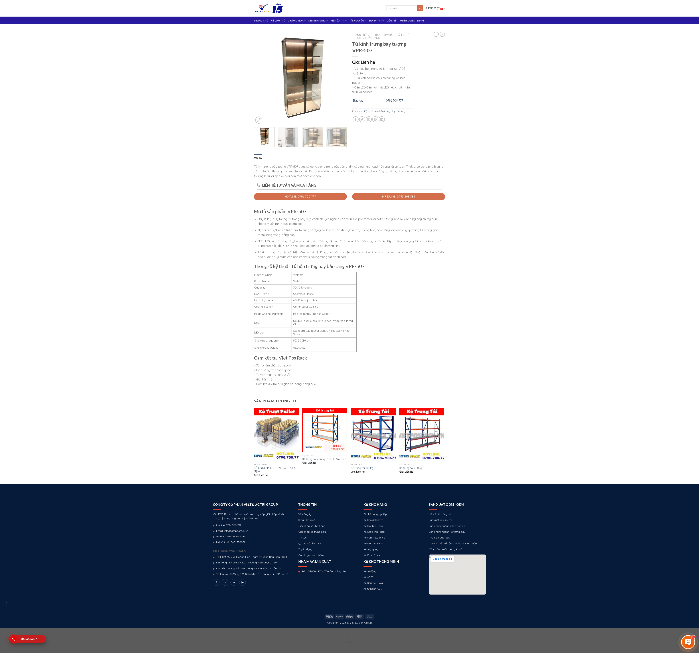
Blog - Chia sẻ (306, 520)
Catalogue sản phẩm (311, 555)
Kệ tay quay (371, 549)
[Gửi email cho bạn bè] (369, 119)
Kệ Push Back (372, 555)
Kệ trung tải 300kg (362, 468)
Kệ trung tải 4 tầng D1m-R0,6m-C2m (324, 459)
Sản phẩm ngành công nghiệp (447, 526)
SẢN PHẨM (375, 20)
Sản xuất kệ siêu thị (440, 520)
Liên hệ (391, 20)
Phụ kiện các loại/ (439, 537)
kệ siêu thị (337, 20)
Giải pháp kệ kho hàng (311, 526)
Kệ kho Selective (373, 520)
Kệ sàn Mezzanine (374, 537)
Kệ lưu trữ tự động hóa (287, 20)
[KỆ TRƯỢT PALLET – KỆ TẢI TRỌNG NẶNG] (276, 434)
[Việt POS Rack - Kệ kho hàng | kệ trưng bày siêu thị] (269, 8)
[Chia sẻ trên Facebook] (356, 119)
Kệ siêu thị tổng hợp (441, 514)
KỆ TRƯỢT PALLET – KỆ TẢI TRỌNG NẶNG (275, 469)
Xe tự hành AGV (373, 588)
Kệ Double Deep (373, 526)
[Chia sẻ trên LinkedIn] (382, 119)
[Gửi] (420, 8)
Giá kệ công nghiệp (375, 514)
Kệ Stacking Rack (374, 531)
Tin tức (302, 537)
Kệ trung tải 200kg (410, 468)
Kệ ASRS (369, 577)
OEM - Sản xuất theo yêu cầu (446, 549)
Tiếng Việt (433, 8)
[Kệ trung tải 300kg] (373, 434)
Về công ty (304, 514)
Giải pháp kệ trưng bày (312, 531)
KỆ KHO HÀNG (316, 20)
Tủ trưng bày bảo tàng (393, 111)
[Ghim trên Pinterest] (375, 119)
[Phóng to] (258, 120)
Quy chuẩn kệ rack (309, 543)
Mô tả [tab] (258, 157)
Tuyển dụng (406, 20)
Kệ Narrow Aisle (373, 543)
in (234, 582)
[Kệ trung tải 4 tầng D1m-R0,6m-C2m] (324, 430)
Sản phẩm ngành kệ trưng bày (447, 531)
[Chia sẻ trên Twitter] (362, 119)
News (420, 20)
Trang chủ (261, 20)
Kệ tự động (370, 571)
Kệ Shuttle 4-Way (374, 583)
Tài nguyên (356, 20)
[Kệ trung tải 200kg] (421, 434)
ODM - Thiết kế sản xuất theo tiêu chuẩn (453, 543)
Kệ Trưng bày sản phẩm (386, 34)
